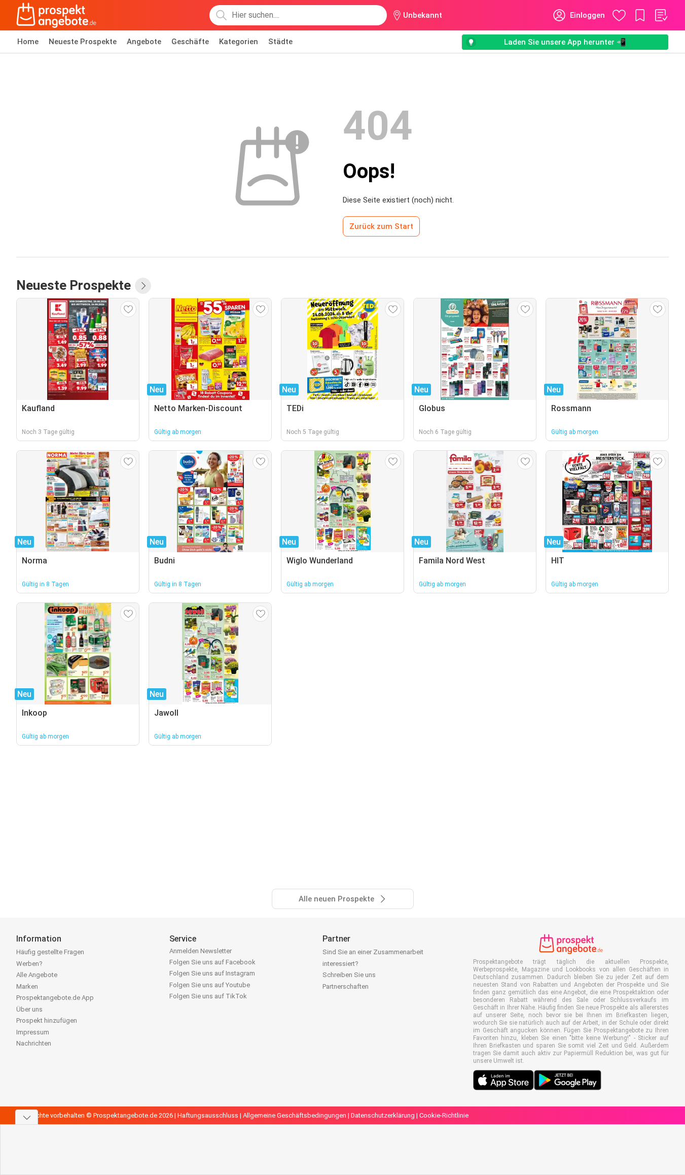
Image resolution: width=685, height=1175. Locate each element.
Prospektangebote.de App (55, 997)
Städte (280, 41)
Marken (27, 986)
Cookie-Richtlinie (443, 1115)
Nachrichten (33, 1043)
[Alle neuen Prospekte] (143, 286)
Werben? (29, 963)
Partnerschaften (345, 986)
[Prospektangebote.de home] (56, 15)
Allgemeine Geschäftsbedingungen (294, 1115)
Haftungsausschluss (207, 1115)
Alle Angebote (36, 975)
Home (28, 41)
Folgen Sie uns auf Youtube (209, 985)
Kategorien (238, 41)
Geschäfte (190, 41)
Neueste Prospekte (83, 41)
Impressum (32, 1032)
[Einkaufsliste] (661, 15)
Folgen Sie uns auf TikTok (208, 996)
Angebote (144, 41)
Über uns (29, 1009)
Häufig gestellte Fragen (50, 952)
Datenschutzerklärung (383, 1115)
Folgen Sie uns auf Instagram (212, 973)
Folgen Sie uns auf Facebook (212, 962)
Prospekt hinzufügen (46, 1020)
